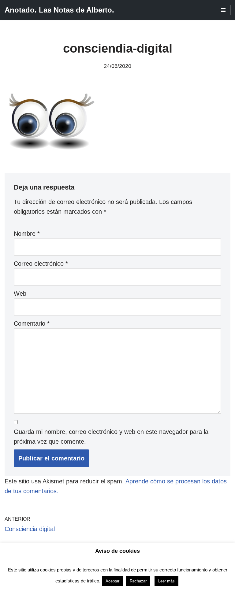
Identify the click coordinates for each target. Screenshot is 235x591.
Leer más (166, 581)
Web (20, 293)
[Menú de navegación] (223, 10)
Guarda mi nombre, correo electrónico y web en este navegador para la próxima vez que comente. (111, 436)
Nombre (27, 233)
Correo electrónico (41, 263)
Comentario (32, 323)
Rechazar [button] (138, 581)
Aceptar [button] (112, 581)
